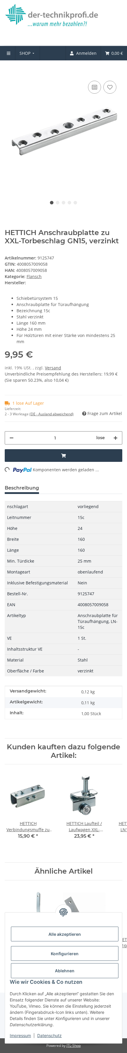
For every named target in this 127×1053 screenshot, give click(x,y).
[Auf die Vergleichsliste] (94, 87)
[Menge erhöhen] (115, 438)
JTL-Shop (73, 1045)
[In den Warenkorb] (9, 70)
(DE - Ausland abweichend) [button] (52, 413)
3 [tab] (63, 202)
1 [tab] (51, 202)
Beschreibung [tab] (22, 488)
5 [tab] (75, 202)
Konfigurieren (65, 953)
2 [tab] (57, 202)
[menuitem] (27, 53)
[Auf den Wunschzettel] (109, 87)
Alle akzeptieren (64, 934)
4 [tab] (69, 202)
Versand (53, 368)
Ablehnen (64, 970)
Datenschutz (49, 1035)
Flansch (34, 276)
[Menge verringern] (11, 438)
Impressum (20, 1035)
